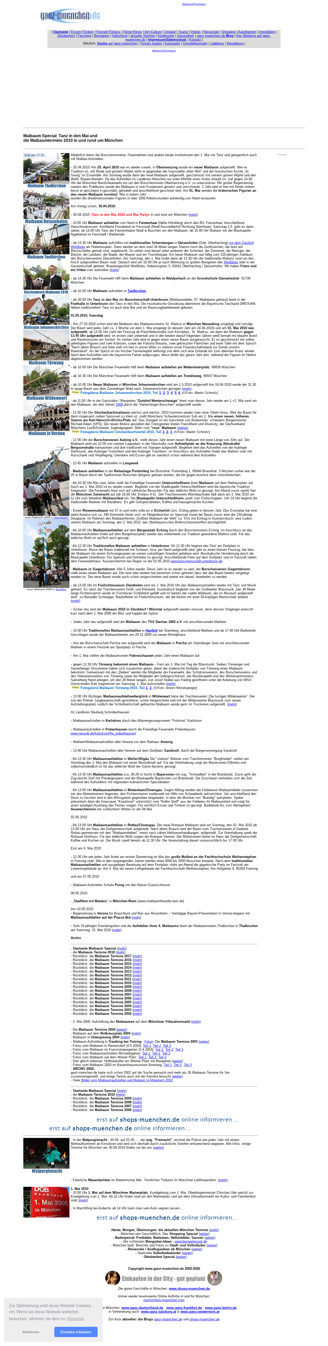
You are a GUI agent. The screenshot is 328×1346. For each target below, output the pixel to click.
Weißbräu (231, 262)
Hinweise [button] (75, 1319)
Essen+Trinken (82, 32)
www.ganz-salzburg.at (158, 1311)
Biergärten (101, 36)
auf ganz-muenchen (117, 43)
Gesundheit (185, 36)
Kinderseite (166, 36)
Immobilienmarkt (195, 43)
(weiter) (177, 1076)
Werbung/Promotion (194, 4)
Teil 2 (157, 1046)
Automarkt (172, 43)
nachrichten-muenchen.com (164, 1300)
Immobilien (267, 32)
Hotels (196, 32)
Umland (170, 32)
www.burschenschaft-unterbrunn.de (196, 561)
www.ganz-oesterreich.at (199, 1311)
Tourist (183, 32)
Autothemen (247, 32)
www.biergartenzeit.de (191, 1241)
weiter (182, 428)
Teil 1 (147, 1046)
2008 (120, 404)
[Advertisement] (194, 16)
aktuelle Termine (142, 36)
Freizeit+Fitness (108, 32)
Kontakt (195, 39)
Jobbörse (217, 43)
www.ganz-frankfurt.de (184, 1308)
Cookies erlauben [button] (75, 1332)
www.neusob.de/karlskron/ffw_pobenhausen (103, 733)
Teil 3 (167, 1046)
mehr (193, 215)
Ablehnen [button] (30, 1332)
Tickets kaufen (151, 43)
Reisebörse (235, 43)
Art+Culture (153, 32)
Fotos (149, 1041)
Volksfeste (120, 36)
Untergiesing (61, 517)
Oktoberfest (66, 36)
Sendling (61, 589)
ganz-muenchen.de (215, 36)
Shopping (228, 32)
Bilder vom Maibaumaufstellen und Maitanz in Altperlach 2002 (127, 1080)
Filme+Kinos (132, 32)
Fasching (84, 36)
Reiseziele (211, 32)
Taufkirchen (137, 291)
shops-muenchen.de (205, 1319)
